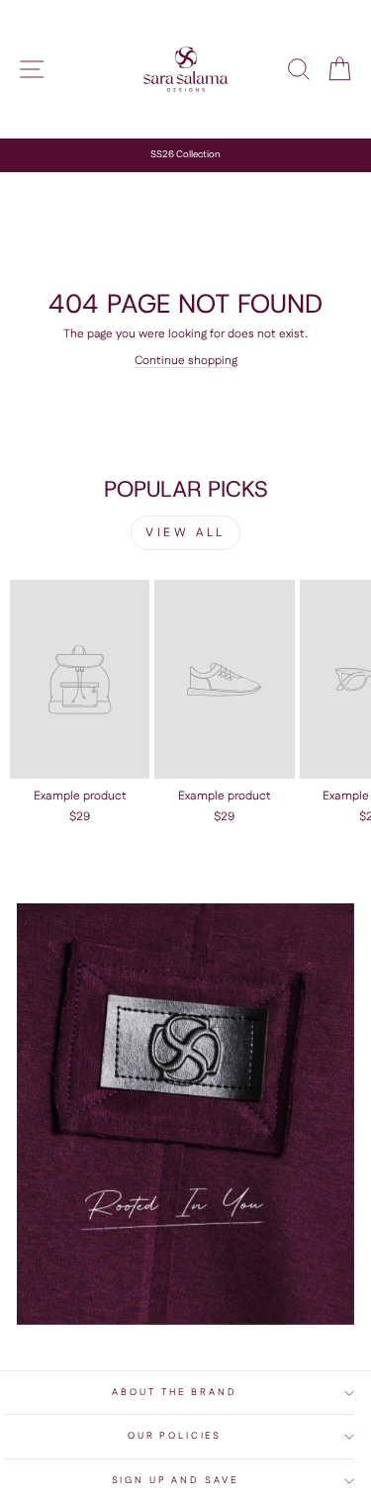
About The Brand (174, 1392)
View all (185, 532)
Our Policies (175, 1436)
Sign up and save (175, 1480)
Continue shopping (186, 360)
